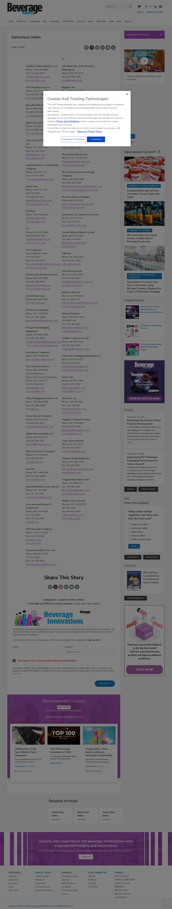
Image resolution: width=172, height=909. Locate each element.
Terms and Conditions (68, 121)
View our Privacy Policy (89, 131)
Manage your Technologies (73, 139)
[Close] (127, 94)
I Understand (96, 139)
